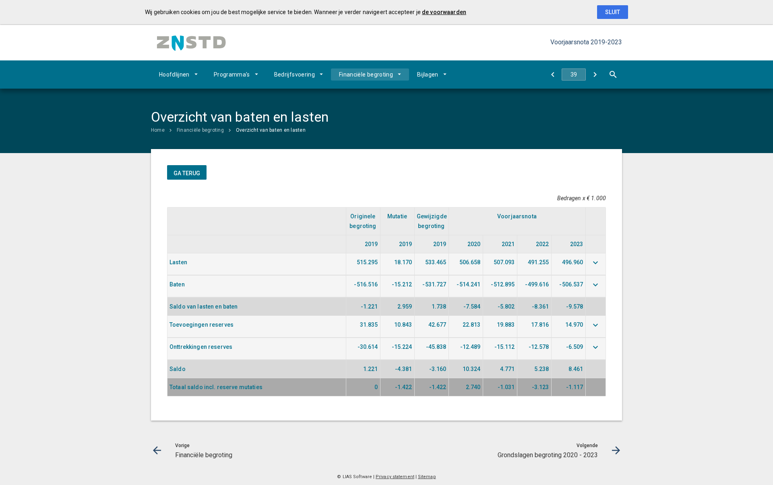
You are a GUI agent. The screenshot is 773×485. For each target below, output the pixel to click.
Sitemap (427, 476)
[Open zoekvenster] (613, 74)
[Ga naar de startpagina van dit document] (191, 42)
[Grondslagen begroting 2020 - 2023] (595, 74)
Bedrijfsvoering (294, 74)
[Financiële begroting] (553, 74)
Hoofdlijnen (174, 74)
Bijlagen (427, 74)
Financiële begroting (366, 74)
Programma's (232, 74)
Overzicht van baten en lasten (271, 130)
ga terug (187, 173)
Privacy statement (395, 476)
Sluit (612, 12)
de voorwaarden (444, 12)
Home (158, 130)
